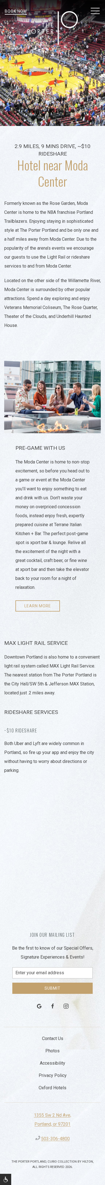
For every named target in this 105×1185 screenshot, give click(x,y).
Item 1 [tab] (41, 428)
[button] (95, 11)
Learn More (37, 606)
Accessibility (52, 1063)
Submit (52, 988)
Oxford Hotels (52, 1087)
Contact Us (52, 1038)
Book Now (16, 11)
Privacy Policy (53, 1075)
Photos (52, 1050)
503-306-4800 (55, 1138)
